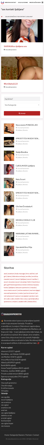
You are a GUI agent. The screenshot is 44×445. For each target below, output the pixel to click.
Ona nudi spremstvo (11, 49)
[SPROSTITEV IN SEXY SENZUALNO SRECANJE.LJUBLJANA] (9, 142)
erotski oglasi (6, 418)
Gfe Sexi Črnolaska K (24, 206)
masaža (33, 287)
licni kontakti (6, 421)
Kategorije (14, 435)
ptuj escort (11, 296)
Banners (22, 435)
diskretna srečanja (18, 276)
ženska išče (32, 301)
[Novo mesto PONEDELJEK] (9, 128)
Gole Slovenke (23, 2)
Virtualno (4, 391)
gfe (5, 285)
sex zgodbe (5, 397)
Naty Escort (20, 179)
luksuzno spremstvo (22, 287)
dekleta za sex (6, 415)
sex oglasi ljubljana (8, 413)
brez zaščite (30, 273)
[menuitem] (10, 2)
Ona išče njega (6, 385)
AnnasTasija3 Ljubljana (9, 368)
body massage (20, 273)
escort (12, 279)
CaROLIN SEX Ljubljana (25, 166)
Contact (36, 435)
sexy (25, 299)
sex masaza (5, 426)
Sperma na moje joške (9, 376)
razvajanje (24, 296)
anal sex (4, 410)
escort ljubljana (21, 279)
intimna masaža (32, 285)
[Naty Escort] (9, 183)
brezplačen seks (35, 2)
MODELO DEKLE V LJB (25, 220)
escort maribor (32, 279)
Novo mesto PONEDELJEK (27, 125)
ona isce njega (34, 290)
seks (8, 299)
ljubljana (12, 287)
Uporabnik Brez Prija (24, 247)
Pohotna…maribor (8, 371)
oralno (20, 293)
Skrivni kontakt (10, 2)
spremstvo (7, 301)
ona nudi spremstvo (10, 293)
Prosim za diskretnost (9, 374)
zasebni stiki (22, 301)
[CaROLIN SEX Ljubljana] (9, 169)
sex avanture (6, 402)
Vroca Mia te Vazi (7, 360)
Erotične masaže (7, 388)
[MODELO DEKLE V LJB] (9, 223)
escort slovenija (20, 282)
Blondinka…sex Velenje (10, 354)
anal (5, 273)
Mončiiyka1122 (11, 84)
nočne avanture (23, 290)
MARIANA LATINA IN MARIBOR (29, 233)
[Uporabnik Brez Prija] (9, 251)
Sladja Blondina (22, 152)
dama (9, 276)
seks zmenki (15, 299)
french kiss (35, 282)
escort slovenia (9, 282)
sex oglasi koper (7, 423)
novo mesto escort (10, 290)
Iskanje (22, 113)
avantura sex (6, 407)
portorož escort (29, 293)
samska (31, 296)
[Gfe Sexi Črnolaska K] (9, 210)
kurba (6, 287)
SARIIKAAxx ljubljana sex (15, 46)
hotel (24, 285)
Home (7, 435)
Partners (28, 435)
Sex (22, 299)
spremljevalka (33, 299)
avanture (11, 273)
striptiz (14, 301)
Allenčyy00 (5, 362)
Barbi (3, 365)
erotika (28, 276)
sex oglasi (5, 405)
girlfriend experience (14, 285)
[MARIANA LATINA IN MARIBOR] (9, 237)
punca (18, 296)
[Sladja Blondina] (9, 155)
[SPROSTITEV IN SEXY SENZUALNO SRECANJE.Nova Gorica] (9, 196)
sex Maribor (5, 357)
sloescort (4, 351)
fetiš (29, 282)
